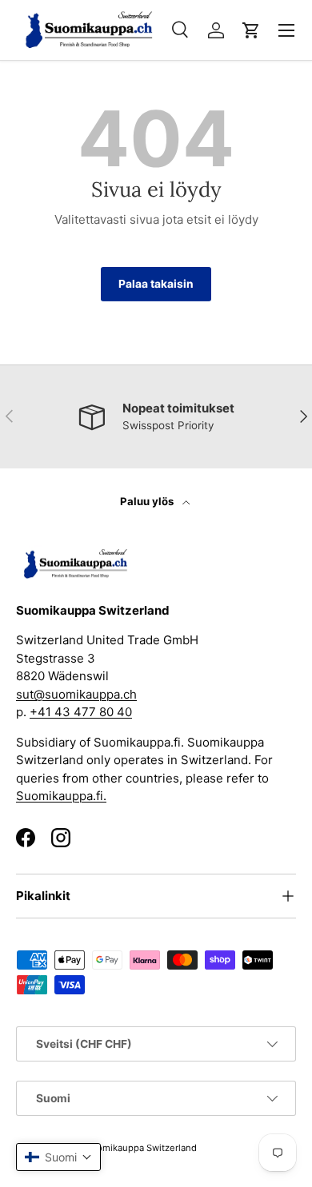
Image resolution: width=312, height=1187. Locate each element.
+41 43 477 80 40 (81, 711)
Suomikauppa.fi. (61, 795)
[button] (251, 30)
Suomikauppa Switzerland (141, 1147)
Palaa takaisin (156, 283)
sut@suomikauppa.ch (76, 694)
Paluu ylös (148, 501)
